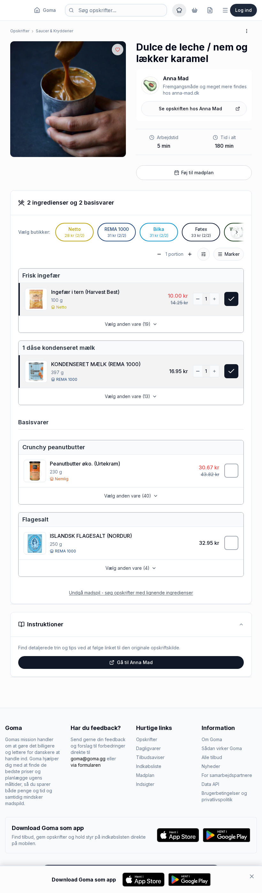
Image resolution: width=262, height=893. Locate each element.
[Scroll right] (237, 232)
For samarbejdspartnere (227, 775)
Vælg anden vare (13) (127, 396)
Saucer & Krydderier (54, 30)
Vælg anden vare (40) (127, 495)
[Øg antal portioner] (190, 254)
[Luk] (252, 876)
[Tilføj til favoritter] (117, 49)
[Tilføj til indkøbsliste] (231, 471)
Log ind (243, 10)
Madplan (145, 775)
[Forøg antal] (214, 299)
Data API (210, 784)
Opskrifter (19, 30)
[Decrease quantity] (197, 299)
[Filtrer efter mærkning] (203, 254)
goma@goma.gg (88, 758)
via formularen (86, 765)
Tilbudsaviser (150, 757)
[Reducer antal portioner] (159, 254)
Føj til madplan (197, 172)
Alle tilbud (212, 757)
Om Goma (212, 739)
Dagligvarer (148, 748)
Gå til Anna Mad (135, 662)
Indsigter (145, 784)
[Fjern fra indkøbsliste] (231, 299)
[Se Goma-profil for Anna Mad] (150, 85)
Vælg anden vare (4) (127, 568)
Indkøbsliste (148, 766)
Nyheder (211, 766)
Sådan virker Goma (222, 748)
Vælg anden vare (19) (127, 324)
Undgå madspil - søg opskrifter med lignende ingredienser (131, 592)
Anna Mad (176, 78)
